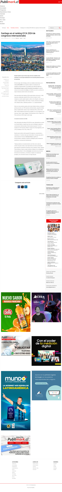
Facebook (55, 463)
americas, (7, 86)
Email (24, 38)
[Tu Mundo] (15, 430)
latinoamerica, (6, 91)
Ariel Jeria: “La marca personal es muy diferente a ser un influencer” (53, 43)
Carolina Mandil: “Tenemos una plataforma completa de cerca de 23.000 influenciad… (53, 59)
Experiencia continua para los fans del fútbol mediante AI (52, 188)
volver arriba (41, 193)
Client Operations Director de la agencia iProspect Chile (54, 137)
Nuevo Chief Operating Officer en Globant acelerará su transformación (54, 129)
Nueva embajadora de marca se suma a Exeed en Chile (54, 144)
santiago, (5, 79)
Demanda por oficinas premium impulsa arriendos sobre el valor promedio (53, 35)
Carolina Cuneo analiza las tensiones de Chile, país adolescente (55, 103)
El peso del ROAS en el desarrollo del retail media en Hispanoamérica (52, 51)
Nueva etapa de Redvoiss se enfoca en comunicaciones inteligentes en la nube (52, 196)
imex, (3, 88)
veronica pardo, (4, 93)
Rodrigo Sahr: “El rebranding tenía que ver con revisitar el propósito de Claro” (54, 87)
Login (59, 2)
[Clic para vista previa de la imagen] (22, 56)
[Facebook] (19, 186)
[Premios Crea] (46, 321)
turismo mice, (6, 83)
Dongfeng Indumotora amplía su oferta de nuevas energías (53, 178)
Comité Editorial (35, 465)
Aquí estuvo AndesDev (31, 487)
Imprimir (21, 38)
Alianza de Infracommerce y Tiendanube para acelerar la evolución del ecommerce (52, 170)
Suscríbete (14, 478)
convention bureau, (5, 96)
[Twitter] (22, 187)
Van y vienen (14, 475)
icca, (8, 79)
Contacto (34, 466)
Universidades (14, 465)
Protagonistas (14, 466)
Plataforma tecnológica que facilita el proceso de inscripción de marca (52, 155)
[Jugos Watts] (15, 331)
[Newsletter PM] (15, 454)
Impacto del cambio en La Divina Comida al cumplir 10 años (53, 67)
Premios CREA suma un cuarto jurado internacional (54, 122)
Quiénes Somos (35, 463)
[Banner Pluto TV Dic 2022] (46, 365)
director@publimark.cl (50, 287)
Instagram (55, 468)
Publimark (17, 38)
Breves (13, 476)
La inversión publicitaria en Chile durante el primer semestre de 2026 (53, 74)
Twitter (54, 465)
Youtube (54, 466)
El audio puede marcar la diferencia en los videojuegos (53, 163)
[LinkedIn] (25, 186)
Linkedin (54, 469)
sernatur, (7, 94)
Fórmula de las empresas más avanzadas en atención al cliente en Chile (53, 204)
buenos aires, (6, 88)
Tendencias (14, 463)
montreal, (7, 90)
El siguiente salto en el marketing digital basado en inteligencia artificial (52, 212)
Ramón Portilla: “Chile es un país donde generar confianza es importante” (54, 95)
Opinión (13, 472)
